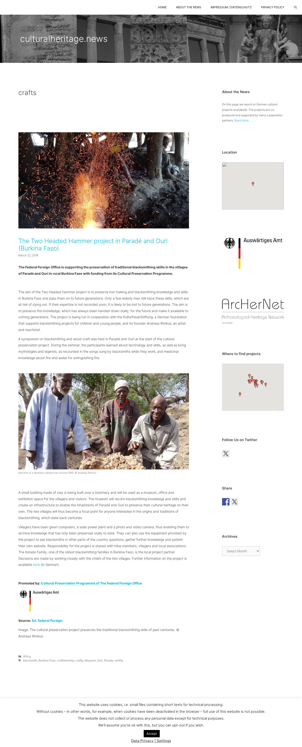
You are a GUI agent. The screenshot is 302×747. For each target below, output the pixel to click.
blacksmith (30, 660)
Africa (27, 656)
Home (162, 7)
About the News (188, 7)
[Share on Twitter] (234, 502)
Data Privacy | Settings (151, 740)
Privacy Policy (272, 7)
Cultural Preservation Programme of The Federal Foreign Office (91, 583)
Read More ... (243, 120)
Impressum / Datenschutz (231, 7)
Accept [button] (152, 733)
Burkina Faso (47, 660)
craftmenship (65, 660)
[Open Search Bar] (295, 7)
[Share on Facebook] (226, 502)
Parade (108, 660)
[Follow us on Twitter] (226, 453)
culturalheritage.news (64, 38)
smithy (119, 660)
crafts (79, 660)
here (36, 564)
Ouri (100, 660)
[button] (253, 184)
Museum (90, 660)
